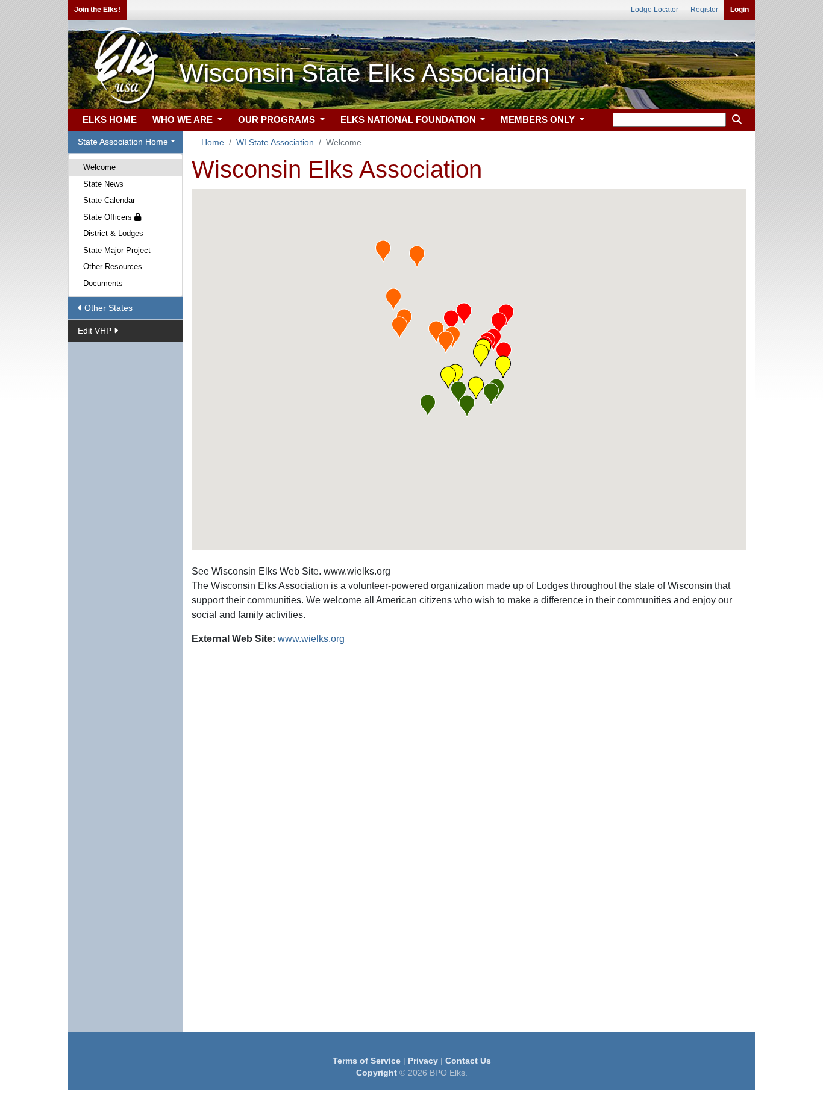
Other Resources (112, 266)
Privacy (423, 1060)
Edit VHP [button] (96, 330)
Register (704, 9)
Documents (103, 283)
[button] (464, 313)
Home (212, 142)
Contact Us (468, 1060)
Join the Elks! (97, 9)
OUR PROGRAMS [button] (278, 119)
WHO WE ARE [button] (183, 119)
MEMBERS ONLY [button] (539, 119)
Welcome (99, 167)
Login (739, 9)
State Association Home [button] (123, 141)
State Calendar (109, 200)
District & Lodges (113, 233)
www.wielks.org (311, 639)
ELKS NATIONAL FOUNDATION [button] (409, 119)
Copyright (376, 1072)
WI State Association (275, 142)
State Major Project (117, 250)
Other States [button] (107, 308)
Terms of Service (367, 1060)
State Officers (108, 217)
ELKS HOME (110, 119)
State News (103, 184)
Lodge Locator (654, 9)
